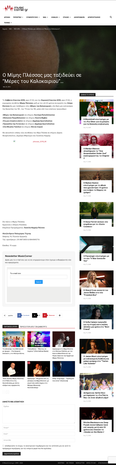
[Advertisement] (72, 8)
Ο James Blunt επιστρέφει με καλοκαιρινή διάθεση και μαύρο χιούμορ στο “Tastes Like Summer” (96, 360)
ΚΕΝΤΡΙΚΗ (61, 463)
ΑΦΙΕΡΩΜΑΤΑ (79, 17)
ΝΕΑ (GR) (17, 29)
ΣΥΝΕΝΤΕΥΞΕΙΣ (32, 17)
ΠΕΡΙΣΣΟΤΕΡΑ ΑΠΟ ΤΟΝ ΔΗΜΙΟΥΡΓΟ (33, 327)
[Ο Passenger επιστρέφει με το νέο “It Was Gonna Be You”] (97, 248)
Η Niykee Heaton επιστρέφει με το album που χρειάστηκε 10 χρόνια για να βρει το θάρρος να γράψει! (95, 188)
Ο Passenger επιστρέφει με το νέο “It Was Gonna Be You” (96, 258)
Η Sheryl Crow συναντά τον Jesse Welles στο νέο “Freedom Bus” (95, 292)
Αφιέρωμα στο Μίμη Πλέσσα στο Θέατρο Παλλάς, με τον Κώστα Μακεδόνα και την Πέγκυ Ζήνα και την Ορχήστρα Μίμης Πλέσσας (63, 353)
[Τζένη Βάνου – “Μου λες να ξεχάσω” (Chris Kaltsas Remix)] (38, 339)
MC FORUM (70, 463)
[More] (59, 315)
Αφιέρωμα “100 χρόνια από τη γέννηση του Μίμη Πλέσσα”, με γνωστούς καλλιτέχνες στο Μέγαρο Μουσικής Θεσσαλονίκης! (38, 383)
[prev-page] (3, 392)
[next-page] (7, 392)
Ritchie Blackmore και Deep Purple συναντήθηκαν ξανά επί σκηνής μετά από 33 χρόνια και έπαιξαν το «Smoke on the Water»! (95, 427)
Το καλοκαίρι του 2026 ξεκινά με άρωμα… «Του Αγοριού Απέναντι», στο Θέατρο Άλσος (13, 351)
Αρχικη (7, 17)
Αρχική (4, 29)
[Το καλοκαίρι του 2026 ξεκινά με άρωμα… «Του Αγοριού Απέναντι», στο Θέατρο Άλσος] (13, 339)
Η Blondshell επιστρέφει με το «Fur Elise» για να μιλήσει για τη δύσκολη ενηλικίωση (96, 121)
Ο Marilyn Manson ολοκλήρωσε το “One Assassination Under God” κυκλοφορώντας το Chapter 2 (96, 153)
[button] (111, 17)
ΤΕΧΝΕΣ (7, 23)
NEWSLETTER (80, 463)
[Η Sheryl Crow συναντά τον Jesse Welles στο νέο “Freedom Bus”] (97, 282)
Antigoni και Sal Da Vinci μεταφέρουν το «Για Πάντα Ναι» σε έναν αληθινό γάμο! (95, 395)
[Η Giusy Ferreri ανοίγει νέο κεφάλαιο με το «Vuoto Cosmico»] (97, 214)
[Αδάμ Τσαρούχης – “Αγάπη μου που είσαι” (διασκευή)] (63, 369)
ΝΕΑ (44, 17)
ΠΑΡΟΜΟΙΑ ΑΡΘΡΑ (10, 327)
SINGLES (54, 17)
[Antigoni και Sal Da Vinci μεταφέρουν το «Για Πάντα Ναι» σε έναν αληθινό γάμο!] (97, 385)
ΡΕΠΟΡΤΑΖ (17, 17)
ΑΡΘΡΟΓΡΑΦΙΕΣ (94, 17)
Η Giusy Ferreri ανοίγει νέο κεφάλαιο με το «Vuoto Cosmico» (95, 224)
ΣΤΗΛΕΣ (66, 17)
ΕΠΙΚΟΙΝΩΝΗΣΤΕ (103, 463)
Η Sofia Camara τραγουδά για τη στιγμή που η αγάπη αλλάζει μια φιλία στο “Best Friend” (96, 325)
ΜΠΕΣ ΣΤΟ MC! (91, 463)
